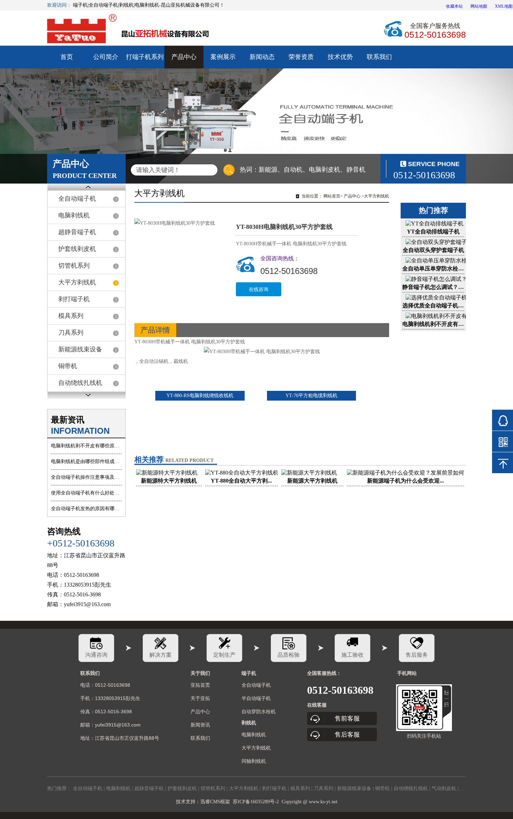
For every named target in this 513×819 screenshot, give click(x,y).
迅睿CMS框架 (215, 801)
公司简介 (105, 56)
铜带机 (67, 366)
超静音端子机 (77, 232)
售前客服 (347, 718)
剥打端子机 (74, 299)
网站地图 (478, 6)
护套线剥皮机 (77, 248)
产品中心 (183, 56)
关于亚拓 (200, 698)
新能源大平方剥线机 (312, 481)
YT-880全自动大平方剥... (241, 481)
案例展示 (223, 56)
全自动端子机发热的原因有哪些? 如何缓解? (86, 508)
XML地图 (504, 6)
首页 (66, 56)
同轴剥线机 (253, 761)
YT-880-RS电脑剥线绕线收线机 (199, 395)
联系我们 (379, 56)
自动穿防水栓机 (258, 711)
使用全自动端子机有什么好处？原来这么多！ (86, 493)
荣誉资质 (301, 56)
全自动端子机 (77, 198)
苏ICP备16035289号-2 (256, 801)
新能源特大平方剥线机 (169, 481)
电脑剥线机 (74, 215)
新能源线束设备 (80, 349)
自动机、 (296, 169)
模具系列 (70, 315)
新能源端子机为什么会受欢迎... (405, 481)
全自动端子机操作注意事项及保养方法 (86, 477)
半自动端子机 (256, 698)
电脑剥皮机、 (328, 169)
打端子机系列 (145, 56)
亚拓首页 (200, 685)
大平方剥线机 (77, 282)
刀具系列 (70, 332)
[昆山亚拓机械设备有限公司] (130, 29)
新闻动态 (262, 56)
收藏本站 (454, 6)
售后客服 (347, 734)
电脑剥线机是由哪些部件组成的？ (86, 461)
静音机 (356, 169)
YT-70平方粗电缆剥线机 (311, 395)
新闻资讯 (200, 725)
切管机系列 (74, 265)
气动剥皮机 (444, 788)
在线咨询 (258, 289)
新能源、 (271, 169)
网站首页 (332, 196)
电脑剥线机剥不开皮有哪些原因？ (86, 445)
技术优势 (340, 56)
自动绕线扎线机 (80, 382)
